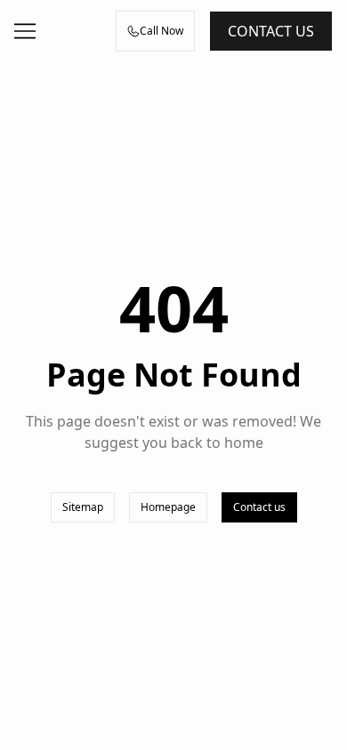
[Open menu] (25, 31)
